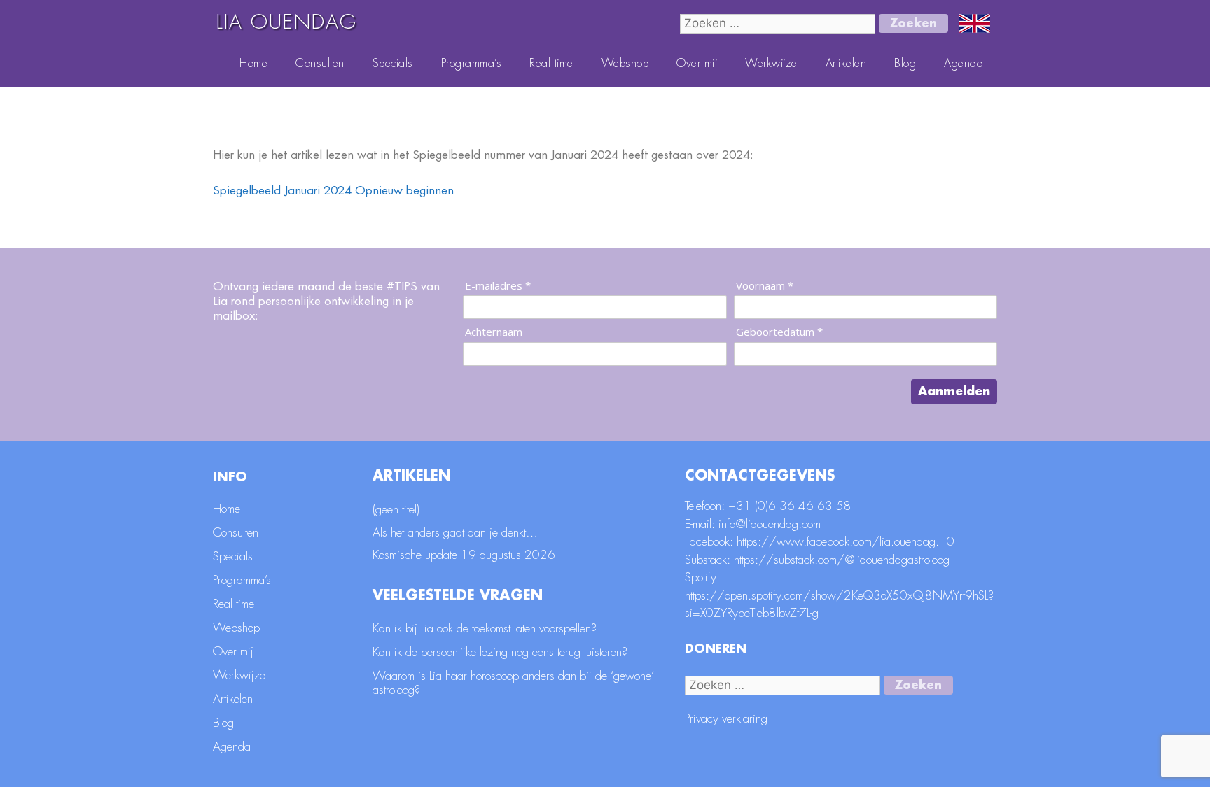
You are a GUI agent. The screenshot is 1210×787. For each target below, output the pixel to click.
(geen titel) (396, 510)
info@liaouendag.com (769, 524)
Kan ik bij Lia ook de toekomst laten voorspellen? (485, 628)
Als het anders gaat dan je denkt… (455, 533)
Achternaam (493, 332)
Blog (905, 63)
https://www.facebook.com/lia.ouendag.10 (845, 542)
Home (253, 63)
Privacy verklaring (726, 719)
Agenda (963, 63)
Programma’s (471, 63)
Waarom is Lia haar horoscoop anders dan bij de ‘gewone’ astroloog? (513, 683)
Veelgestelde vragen (458, 595)
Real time (551, 63)
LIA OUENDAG (286, 22)
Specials (393, 63)
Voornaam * (764, 285)
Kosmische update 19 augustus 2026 (464, 555)
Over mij (696, 63)
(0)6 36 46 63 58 (803, 506)
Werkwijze (771, 63)
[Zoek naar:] (779, 23)
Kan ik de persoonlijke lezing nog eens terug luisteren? (500, 652)
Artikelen (846, 63)
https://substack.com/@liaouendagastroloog (842, 560)
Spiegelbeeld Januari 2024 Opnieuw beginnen (333, 191)
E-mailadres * (498, 285)
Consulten (320, 63)
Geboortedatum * (779, 332)
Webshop (625, 63)
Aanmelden (954, 391)
